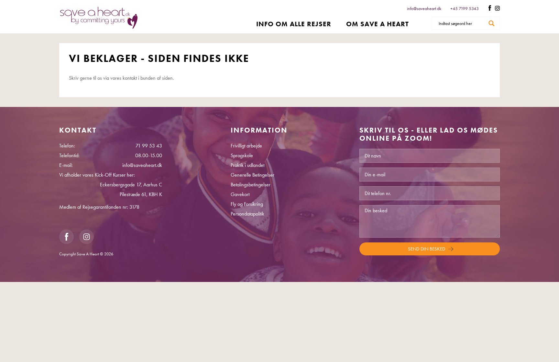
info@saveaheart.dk (424, 8)
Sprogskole (242, 155)
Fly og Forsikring (247, 204)
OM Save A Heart (377, 23)
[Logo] (98, 17)
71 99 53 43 (149, 145)
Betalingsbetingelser (250, 184)
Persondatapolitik (247, 213)
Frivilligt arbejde (246, 145)
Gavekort (240, 194)
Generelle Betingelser (252, 174)
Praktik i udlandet (247, 165)
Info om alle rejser (293, 23)
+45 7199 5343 (465, 8)
